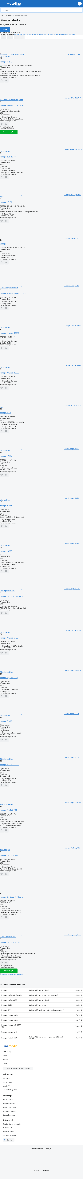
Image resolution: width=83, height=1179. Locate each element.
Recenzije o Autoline (10, 1111)
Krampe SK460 (6, 721)
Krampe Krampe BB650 (9, 373)
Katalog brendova (9, 1115)
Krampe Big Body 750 (9, 678)
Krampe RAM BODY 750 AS (11, 105)
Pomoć (5, 1059)
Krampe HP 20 (6, 202)
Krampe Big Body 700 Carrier (12, 596)
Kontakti (5, 1063)
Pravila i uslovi (8, 1100)
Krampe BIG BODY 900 (9, 765)
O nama (5, 1056)
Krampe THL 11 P (7, 62)
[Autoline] (2, 15)
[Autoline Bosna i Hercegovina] (14, 3)
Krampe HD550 (6, 456)
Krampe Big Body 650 (9, 855)
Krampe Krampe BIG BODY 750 (13, 293)
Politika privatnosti (9, 1103)
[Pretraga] (80, 10)
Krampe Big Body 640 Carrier (12, 897)
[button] (80, 3)
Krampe (3, 244)
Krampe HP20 (5, 413)
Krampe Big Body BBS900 (10, 942)
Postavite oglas (8, 132)
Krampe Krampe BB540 (9, 333)
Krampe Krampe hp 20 (9, 638)
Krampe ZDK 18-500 (8, 157)
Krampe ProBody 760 (8, 810)
